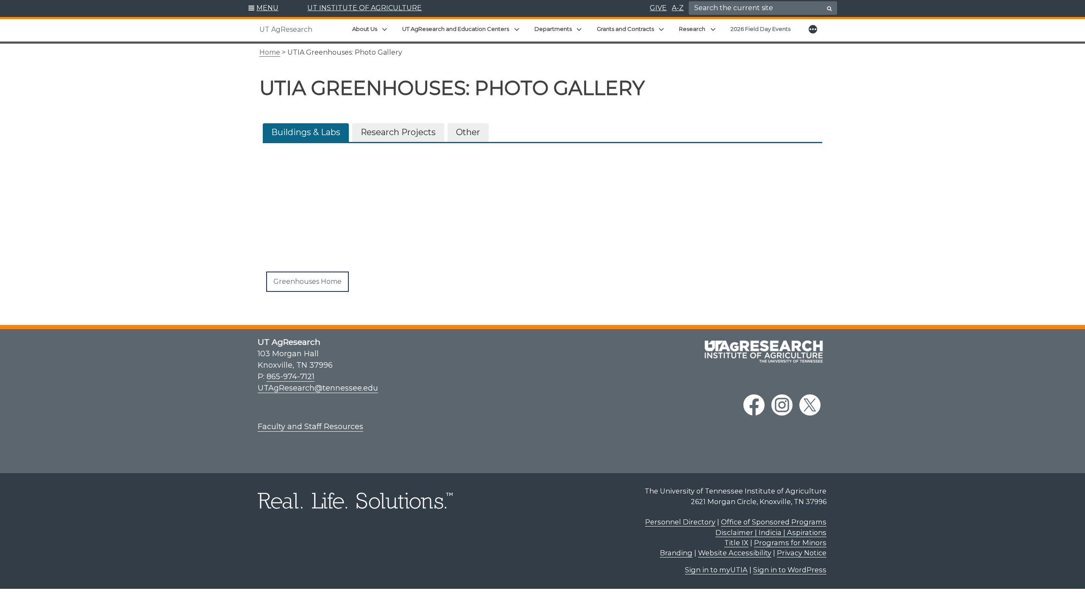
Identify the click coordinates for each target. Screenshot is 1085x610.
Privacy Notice (801, 553)
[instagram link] (782, 405)
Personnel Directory (680, 522)
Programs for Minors (790, 542)
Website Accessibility (734, 553)
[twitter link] (810, 405)
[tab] (306, 132)
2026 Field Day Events (760, 28)
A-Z (678, 8)
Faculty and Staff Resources (310, 426)
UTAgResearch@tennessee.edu (318, 388)
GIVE (658, 8)
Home (269, 52)
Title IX (736, 542)
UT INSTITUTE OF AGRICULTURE (364, 8)
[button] (263, 8)
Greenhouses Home (307, 281)
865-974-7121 (290, 376)
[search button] (829, 8)
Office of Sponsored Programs (773, 522)
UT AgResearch (285, 29)
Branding (676, 553)
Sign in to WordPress (789, 570)
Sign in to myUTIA (716, 570)
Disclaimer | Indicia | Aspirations (770, 532)
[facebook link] (754, 405)
